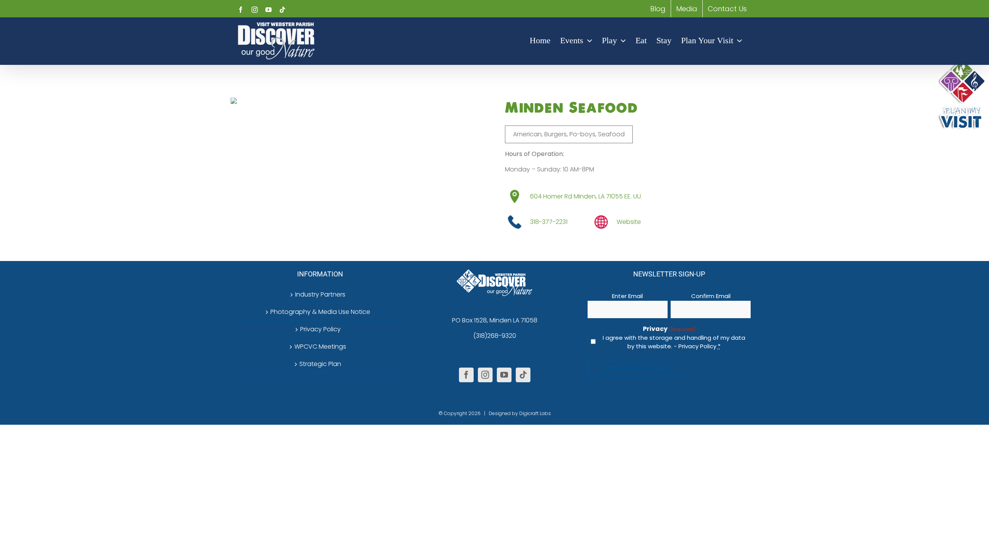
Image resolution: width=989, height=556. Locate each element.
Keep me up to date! (636, 368)
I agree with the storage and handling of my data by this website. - (674, 342)
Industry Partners (320, 294)
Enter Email (627, 296)
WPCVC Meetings (320, 346)
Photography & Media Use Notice (320, 311)
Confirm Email (711, 296)
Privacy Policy (320, 329)
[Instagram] (485, 375)
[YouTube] (504, 375)
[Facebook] (466, 375)
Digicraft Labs (535, 413)
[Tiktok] (523, 375)
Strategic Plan (320, 363)
